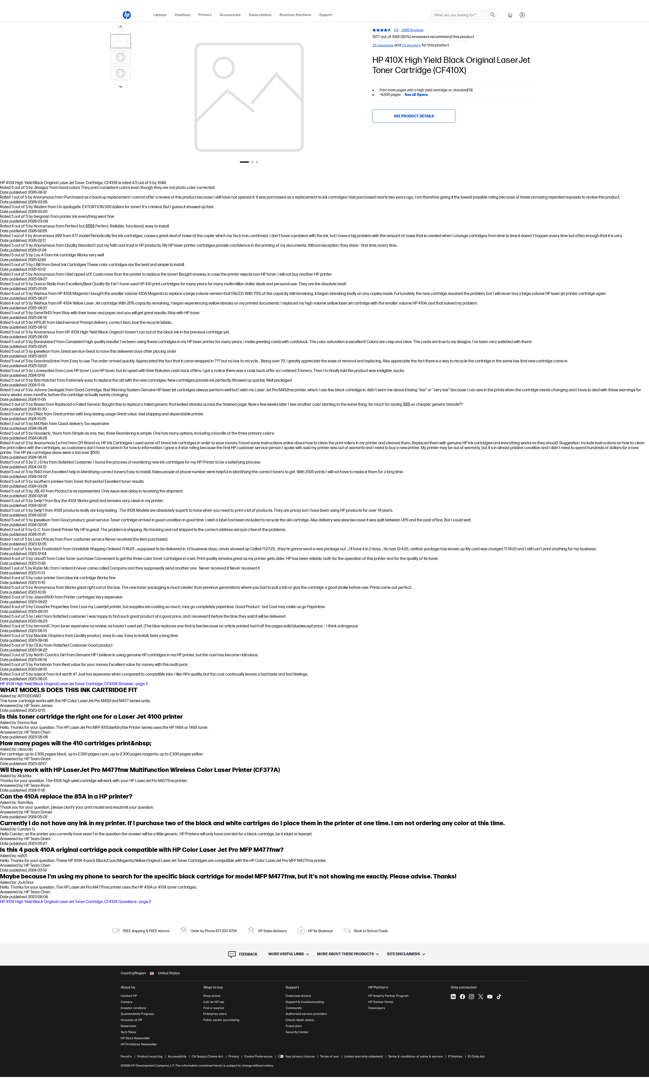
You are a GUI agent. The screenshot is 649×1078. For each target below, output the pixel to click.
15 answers (411, 45)
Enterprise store (215, 1014)
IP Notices (455, 1056)
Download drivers (298, 996)
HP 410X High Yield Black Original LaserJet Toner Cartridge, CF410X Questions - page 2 (75, 901)
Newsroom (128, 1026)
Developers (376, 1008)
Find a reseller (213, 1008)
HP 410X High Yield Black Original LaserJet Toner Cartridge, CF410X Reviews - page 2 (74, 684)
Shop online (211, 996)
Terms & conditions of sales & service (415, 1056)
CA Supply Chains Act (207, 1056)
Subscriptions (260, 15)
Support (325, 15)
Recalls (126, 1056)
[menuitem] (160, 15)
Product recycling (150, 1056)
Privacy (233, 1056)
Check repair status (300, 1020)
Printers (205, 15)
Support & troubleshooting (305, 1002)
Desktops (182, 15)
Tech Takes (128, 1032)
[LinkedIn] (453, 996)
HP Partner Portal (380, 1002)
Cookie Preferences (258, 1056)
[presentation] (120, 41)
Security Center (297, 1032)
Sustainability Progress (137, 1014)
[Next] (357, 97)
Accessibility (177, 1056)
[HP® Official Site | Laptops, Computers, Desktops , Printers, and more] (127, 15)
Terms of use (329, 1056)
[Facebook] (462, 996)
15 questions (382, 45)
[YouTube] (489, 996)
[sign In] (522, 15)
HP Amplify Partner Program (388, 996)
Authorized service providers (306, 1014)
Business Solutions (295, 15)
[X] (480, 996)
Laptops (160, 15)
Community (294, 1008)
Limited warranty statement (363, 1056)
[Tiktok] (498, 996)
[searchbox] (461, 15)
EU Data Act (476, 1056)
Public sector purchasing (221, 1020)
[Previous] (141, 97)
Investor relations (133, 1008)
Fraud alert (294, 1026)
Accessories (230, 15)
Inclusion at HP (131, 1020)
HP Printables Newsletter (139, 1044)
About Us (128, 987)
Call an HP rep (213, 1002)
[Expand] (249, 100)
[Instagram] (471, 996)
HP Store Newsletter (135, 1038)
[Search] (493, 15)
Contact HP (129, 996)
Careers (127, 1002)
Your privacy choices (300, 1056)
